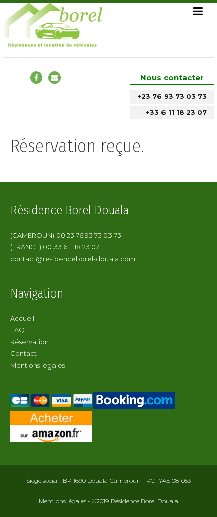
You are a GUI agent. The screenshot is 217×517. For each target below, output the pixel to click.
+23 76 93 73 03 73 (172, 96)
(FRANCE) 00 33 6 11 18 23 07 (54, 247)
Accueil (22, 318)
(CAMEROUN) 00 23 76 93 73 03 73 (65, 235)
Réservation (29, 342)
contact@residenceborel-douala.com (72, 259)
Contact (23, 353)
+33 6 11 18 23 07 (176, 112)
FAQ (17, 330)
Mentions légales (37, 365)
